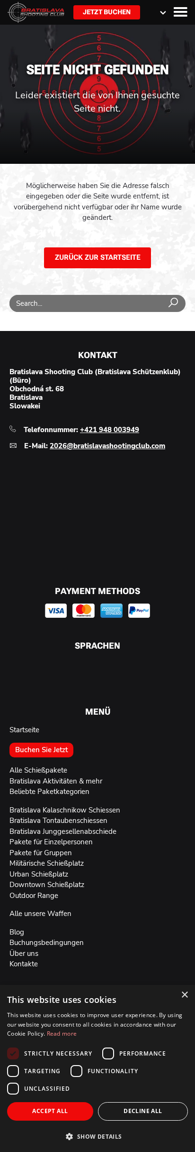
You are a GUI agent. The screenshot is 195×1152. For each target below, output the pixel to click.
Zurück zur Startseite (98, 257)
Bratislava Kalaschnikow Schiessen (64, 810)
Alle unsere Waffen (40, 913)
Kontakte (23, 964)
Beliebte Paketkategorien (49, 791)
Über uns (23, 953)
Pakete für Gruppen (40, 853)
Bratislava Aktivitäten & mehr (55, 781)
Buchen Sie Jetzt (41, 750)
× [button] (184, 995)
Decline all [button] (143, 1111)
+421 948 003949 (109, 429)
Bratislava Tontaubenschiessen (58, 820)
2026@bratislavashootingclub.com (107, 446)
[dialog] (97, 1068)
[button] (97, 1136)
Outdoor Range (33, 895)
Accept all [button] (50, 1111)
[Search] (173, 303)
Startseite (24, 730)
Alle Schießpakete (38, 770)
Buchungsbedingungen (46, 942)
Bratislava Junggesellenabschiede (62, 831)
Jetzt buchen (107, 12)
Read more (62, 1033)
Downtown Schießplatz (46, 884)
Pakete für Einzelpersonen (51, 842)
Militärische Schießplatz (46, 863)
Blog (16, 932)
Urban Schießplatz (38, 874)
